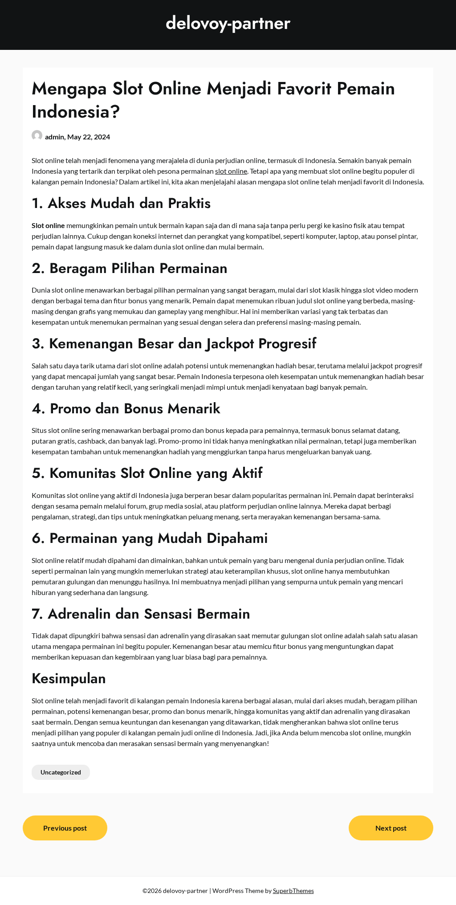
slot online (231, 171)
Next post (391, 827)
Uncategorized (61, 772)
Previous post (65, 827)
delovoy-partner (228, 22)
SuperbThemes (293, 890)
